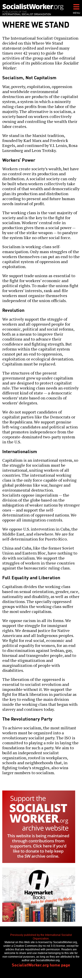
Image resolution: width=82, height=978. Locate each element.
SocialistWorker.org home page (41, 965)
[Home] (33, 6)
